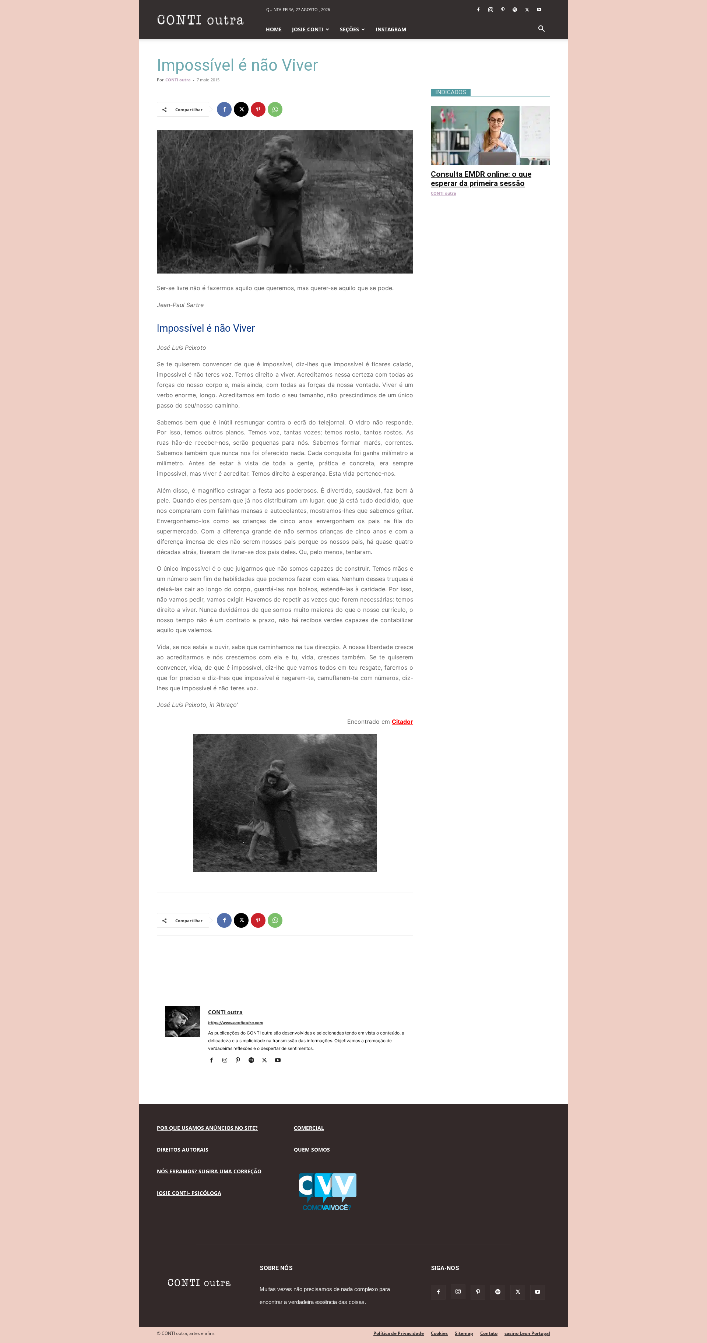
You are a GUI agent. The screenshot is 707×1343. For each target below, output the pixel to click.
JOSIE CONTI (307, 29)
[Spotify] (514, 9)
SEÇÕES (349, 29)
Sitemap (464, 1333)
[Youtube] (539, 9)
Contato (488, 1333)
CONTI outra (178, 79)
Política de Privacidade (398, 1333)
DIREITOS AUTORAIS (182, 1149)
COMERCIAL (309, 1127)
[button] (541, 29)
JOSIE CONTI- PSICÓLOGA (189, 1192)
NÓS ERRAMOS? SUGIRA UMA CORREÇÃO (209, 1171)
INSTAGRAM (391, 29)
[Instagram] (490, 9)
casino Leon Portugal (527, 1333)
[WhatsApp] (275, 109)
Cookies (439, 1333)
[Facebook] (478, 9)
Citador (402, 721)
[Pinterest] (502, 9)
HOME (274, 29)
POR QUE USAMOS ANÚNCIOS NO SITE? (207, 1127)
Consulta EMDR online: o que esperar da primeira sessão (481, 179)
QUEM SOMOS (312, 1149)
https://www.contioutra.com (235, 1022)
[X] (526, 9)
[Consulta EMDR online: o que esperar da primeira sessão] (490, 110)
